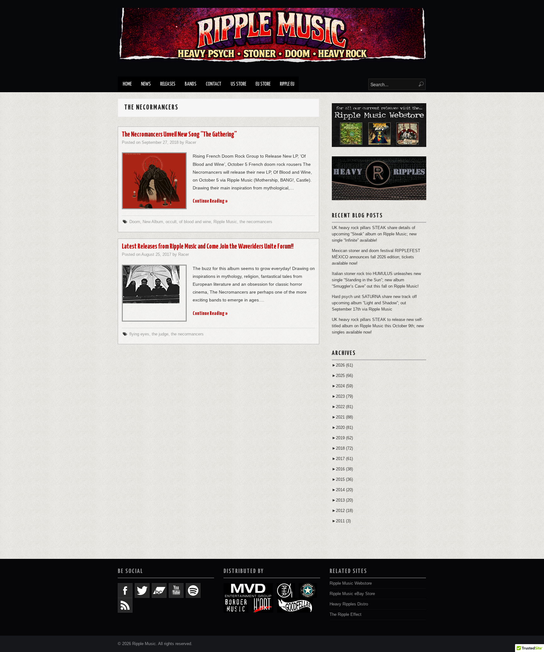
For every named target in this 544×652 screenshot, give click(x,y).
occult (171, 222)
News (146, 84)
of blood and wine (195, 222)
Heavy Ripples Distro (349, 604)
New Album (153, 222)
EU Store (263, 84)
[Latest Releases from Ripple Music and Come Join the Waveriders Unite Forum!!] (154, 284)
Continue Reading (210, 201)
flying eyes (139, 334)
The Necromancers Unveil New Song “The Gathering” (179, 135)
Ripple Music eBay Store (352, 594)
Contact (213, 84)
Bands (190, 84)
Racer (190, 142)
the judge (160, 334)
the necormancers (256, 222)
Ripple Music (225, 222)
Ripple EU (287, 84)
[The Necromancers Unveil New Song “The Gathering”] (154, 180)
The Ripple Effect (345, 614)
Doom (134, 222)
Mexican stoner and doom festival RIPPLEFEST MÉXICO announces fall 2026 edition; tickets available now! (376, 257)
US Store (238, 84)
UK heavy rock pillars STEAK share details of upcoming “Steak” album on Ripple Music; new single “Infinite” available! (374, 234)
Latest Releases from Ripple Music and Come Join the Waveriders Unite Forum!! (207, 247)
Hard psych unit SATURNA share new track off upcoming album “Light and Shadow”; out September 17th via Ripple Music (374, 303)
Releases (167, 84)
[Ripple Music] (272, 35)
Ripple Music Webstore (351, 583)
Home (127, 84)
